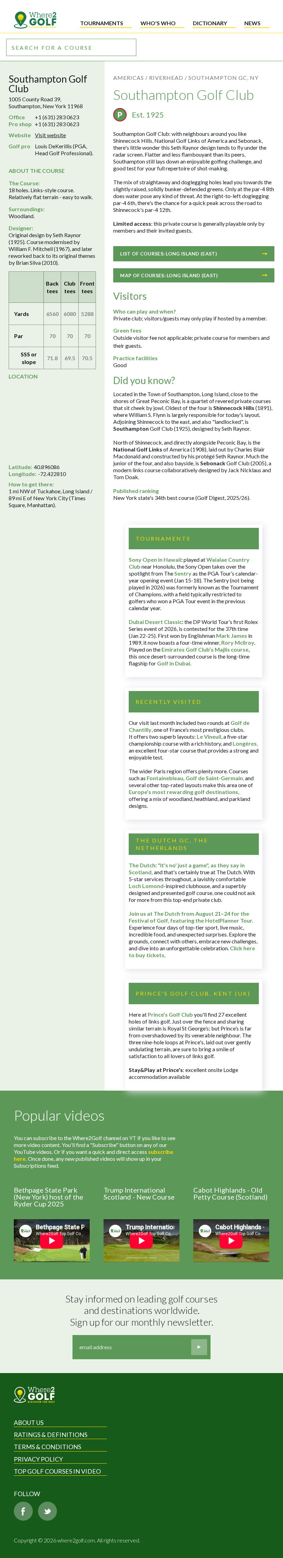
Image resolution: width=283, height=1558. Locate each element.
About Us (28, 1422)
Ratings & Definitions (50, 1434)
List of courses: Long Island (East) (168, 253)
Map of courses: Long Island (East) (169, 275)
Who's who (158, 23)
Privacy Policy (38, 1459)
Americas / (130, 77)
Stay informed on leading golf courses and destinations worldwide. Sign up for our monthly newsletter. (142, 1310)
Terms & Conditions (47, 1446)
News (252, 23)
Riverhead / (168, 77)
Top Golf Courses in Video (57, 1471)
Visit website (50, 135)
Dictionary (210, 23)
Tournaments (101, 23)
